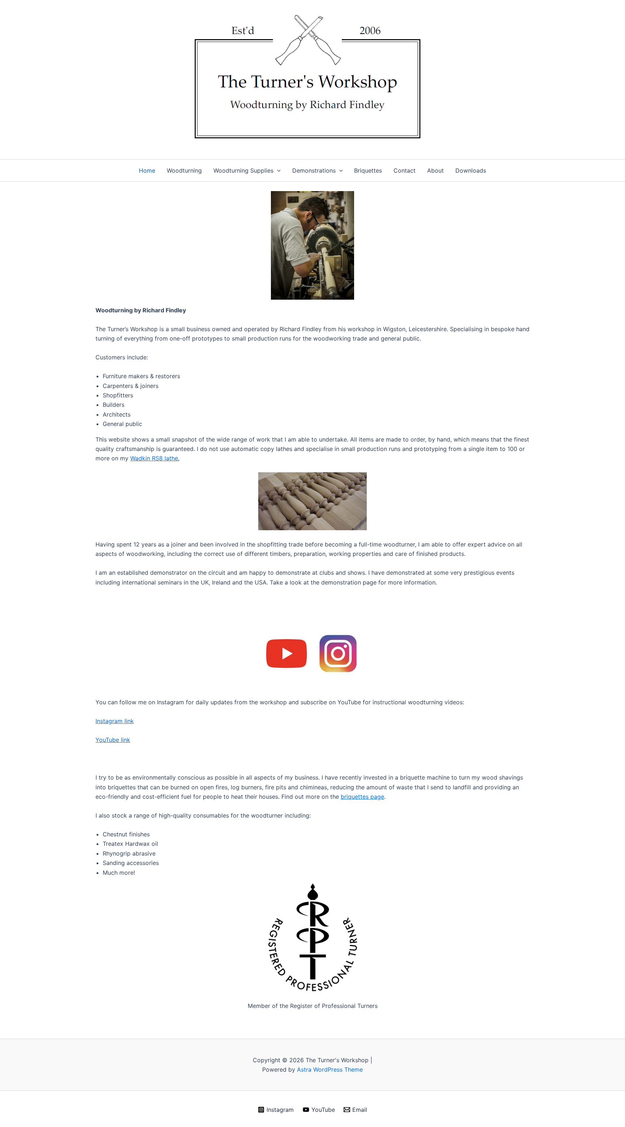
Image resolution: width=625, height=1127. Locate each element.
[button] (277, 170)
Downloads (470, 170)
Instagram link (114, 721)
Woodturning (184, 170)
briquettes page (362, 796)
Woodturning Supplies (243, 170)
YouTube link (112, 739)
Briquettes (368, 170)
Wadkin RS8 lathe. (154, 458)
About (435, 170)
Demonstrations (314, 170)
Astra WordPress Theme (330, 1069)
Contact (405, 170)
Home (147, 170)
